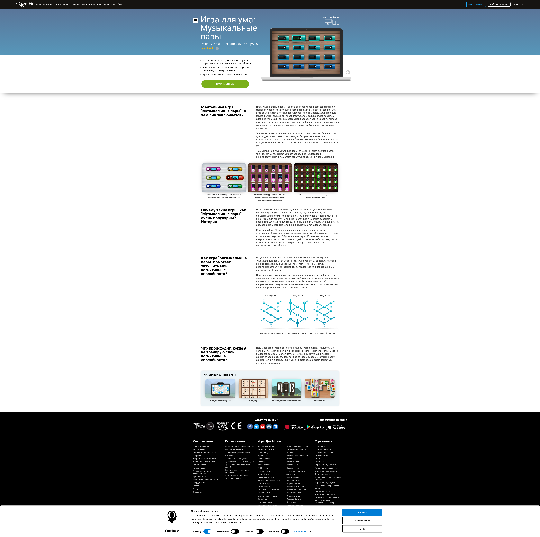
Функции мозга (200, 476)
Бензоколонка (293, 480)
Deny (362, 529)
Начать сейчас (225, 84)
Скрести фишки (293, 499)
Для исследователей (325, 452)
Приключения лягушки (297, 446)
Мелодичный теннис (267, 496)
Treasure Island (265, 471)
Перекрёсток (292, 468)
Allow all (362, 512)
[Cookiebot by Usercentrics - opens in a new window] (172, 531)
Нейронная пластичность (205, 458)
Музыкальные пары (267, 505)
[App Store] (336, 427)
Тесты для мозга (323, 474)
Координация (199, 482)
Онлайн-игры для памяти (327, 497)
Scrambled (262, 499)
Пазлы (289, 452)
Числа (289, 458)
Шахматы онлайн (266, 446)
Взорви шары (292, 465)
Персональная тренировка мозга (328, 487)
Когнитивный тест (44, 4)
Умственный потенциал (204, 462)
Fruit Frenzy (263, 452)
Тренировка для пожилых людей (237, 466)
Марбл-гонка (264, 493)
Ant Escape (263, 468)
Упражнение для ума (325, 494)
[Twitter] (256, 426)
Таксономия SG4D (233, 479)
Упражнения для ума (325, 482)
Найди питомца (265, 502)
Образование (321, 455)
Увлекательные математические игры (325, 501)
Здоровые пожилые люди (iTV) (240, 462)
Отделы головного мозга (204, 452)
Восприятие (198, 489)
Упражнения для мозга (326, 471)
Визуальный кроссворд (269, 480)
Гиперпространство (295, 471)
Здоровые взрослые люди (237, 452)
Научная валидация (91, 4)
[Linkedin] (275, 426)
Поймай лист (292, 462)
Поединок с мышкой (296, 490)
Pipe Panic (262, 455)
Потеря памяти (200, 468)
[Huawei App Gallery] (294, 427)
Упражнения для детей (326, 465)
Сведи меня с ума (266, 477)
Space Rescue (264, 486)
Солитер (262, 462)
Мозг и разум (199, 449)
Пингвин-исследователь (298, 455)
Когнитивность (200, 465)
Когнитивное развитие (326, 468)
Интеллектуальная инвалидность (202, 472)
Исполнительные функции (205, 479)
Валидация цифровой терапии (239, 446)
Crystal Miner (264, 458)
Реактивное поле (294, 505)
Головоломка (292, 477)
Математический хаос (268, 490)
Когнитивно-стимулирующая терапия (329, 478)
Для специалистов (324, 449)
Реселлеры (320, 462)
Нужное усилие (293, 493)
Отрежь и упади (294, 496)
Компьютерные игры (235, 449)
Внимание (197, 492)
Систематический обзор (236, 475)
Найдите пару (264, 483)
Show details (300, 531)
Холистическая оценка (236, 458)
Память (196, 486)
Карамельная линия (296, 449)
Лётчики (229, 455)
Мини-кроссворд (266, 449)
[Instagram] (269, 426)
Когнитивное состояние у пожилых (237, 471)
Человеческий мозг (202, 446)
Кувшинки (291, 502)
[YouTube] (263, 426)
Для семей (320, 446)
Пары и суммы (293, 483)
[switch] (235, 531)
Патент (318, 458)
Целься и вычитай (295, 486)
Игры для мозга (322, 491)
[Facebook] (250, 426)
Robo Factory (264, 465)
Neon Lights (263, 474)
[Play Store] (315, 427)
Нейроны (197, 455)
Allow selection (362, 520)
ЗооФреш (290, 474)
